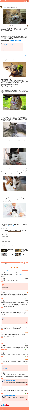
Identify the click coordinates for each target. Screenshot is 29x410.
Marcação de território (5, 49)
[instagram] (5, 405)
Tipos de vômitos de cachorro (5, 244)
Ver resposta (2, 349)
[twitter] (3, 405)
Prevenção (10, 230)
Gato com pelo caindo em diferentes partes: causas (8, 242)
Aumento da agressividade (6, 45)
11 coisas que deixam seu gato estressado (10, 254)
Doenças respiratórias (5, 230)
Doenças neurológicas (11, 232)
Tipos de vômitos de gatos (5, 236)
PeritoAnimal (1, 2)
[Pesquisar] (27, 1)
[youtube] (6, 405)
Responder (2, 298)
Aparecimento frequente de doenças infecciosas (9, 44)
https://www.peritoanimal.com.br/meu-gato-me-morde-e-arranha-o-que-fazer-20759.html (15, 286)
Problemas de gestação (18, 232)
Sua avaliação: (10, 268)
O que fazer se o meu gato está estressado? (8, 50)
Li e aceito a (5, 270)
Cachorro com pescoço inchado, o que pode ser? (8, 245)
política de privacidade (6, 270)
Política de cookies (3, 409)
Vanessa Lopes (4, 7)
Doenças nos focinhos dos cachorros (6, 241)
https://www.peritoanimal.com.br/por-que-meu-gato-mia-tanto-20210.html (10, 398)
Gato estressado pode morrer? (24, 254)
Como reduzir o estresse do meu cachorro (15, 40)
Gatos (25, 26)
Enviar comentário (25, 270)
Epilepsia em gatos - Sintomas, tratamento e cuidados (24, 250)
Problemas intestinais (15, 230)
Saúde (4, 2)
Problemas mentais (7, 2)
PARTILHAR (25, 1)
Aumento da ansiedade (6, 46)
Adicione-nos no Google (12, 25)
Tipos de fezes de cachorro (5, 237)
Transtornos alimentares (6, 48)
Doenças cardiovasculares (22, 230)
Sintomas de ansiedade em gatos (10, 250)
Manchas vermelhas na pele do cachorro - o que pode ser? (9, 239)
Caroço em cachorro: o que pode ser (6, 240)
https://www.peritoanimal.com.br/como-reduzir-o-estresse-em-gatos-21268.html (15, 368)
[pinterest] (8, 405)
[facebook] (2, 405)
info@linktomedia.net (20, 274)
